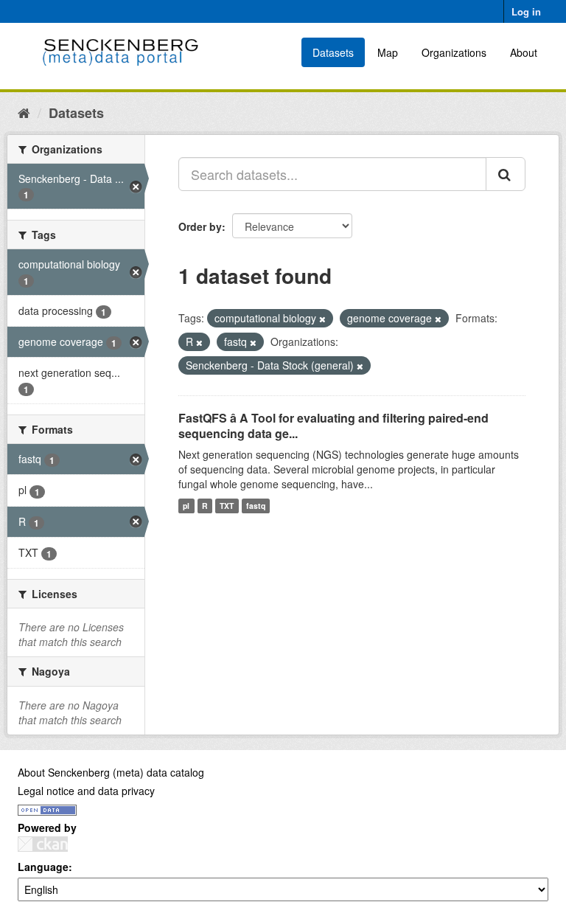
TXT (227, 505)
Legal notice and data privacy (86, 790)
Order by (200, 226)
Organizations (454, 52)
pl (186, 505)
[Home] (24, 112)
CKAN (43, 844)
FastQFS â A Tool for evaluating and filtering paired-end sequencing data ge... (333, 425)
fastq (255, 505)
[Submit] (505, 174)
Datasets (333, 52)
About (523, 52)
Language (43, 866)
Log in (526, 11)
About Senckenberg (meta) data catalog (111, 772)
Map (387, 52)
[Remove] (322, 319)
